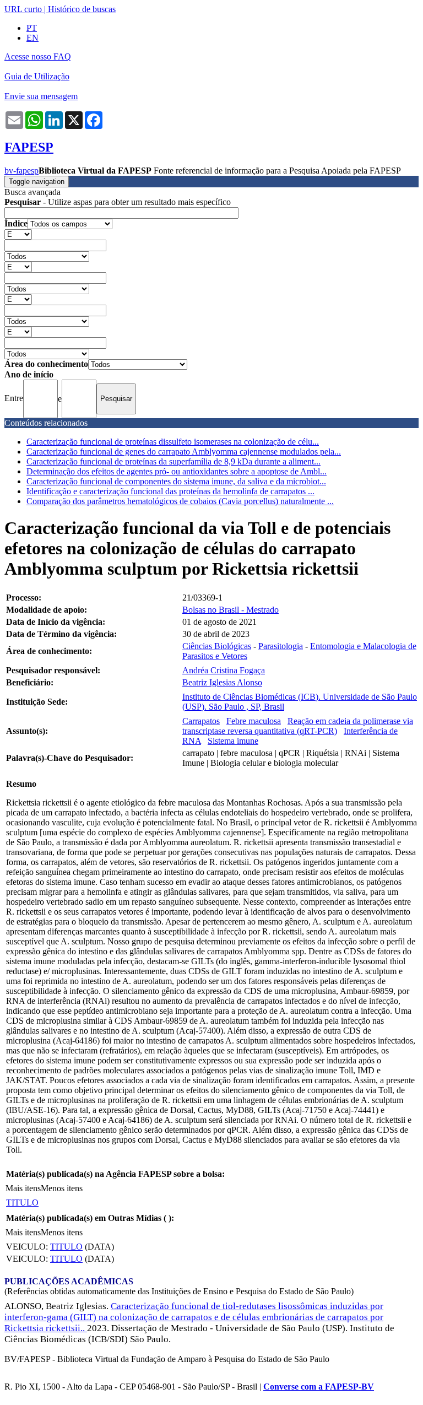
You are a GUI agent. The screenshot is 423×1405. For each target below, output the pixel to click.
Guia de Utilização (36, 76)
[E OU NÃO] (18, 234)
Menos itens (62, 1188)
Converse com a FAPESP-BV (318, 1386)
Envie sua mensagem (41, 96)
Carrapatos (201, 721)
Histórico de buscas (82, 9)
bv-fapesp (21, 170)
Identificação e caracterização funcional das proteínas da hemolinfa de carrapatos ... (170, 491)
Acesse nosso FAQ (37, 56)
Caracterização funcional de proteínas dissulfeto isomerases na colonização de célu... (172, 441)
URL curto (23, 9)
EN (32, 37)
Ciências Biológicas (216, 646)
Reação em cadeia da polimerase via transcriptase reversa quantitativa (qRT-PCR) (297, 726)
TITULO (22, 1202)
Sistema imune (233, 740)
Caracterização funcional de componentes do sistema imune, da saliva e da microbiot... (176, 481)
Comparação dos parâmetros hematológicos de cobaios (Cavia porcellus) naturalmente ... (180, 501)
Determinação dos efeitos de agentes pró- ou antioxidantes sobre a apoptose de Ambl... (176, 471)
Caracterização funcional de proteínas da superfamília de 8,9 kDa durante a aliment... (173, 461)
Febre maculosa (253, 721)
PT (31, 28)
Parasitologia (280, 646)
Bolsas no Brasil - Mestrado (230, 609)
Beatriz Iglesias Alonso (222, 682)
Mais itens (23, 1188)
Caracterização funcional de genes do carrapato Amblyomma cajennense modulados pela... (183, 451)
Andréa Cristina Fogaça (223, 670)
